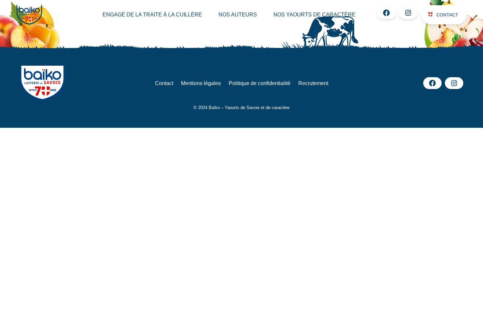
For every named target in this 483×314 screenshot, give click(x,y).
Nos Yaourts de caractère (314, 14)
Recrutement (313, 83)
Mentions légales (201, 83)
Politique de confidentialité (259, 83)
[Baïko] (43, 15)
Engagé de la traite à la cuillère (152, 14)
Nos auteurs (237, 14)
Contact (447, 14)
